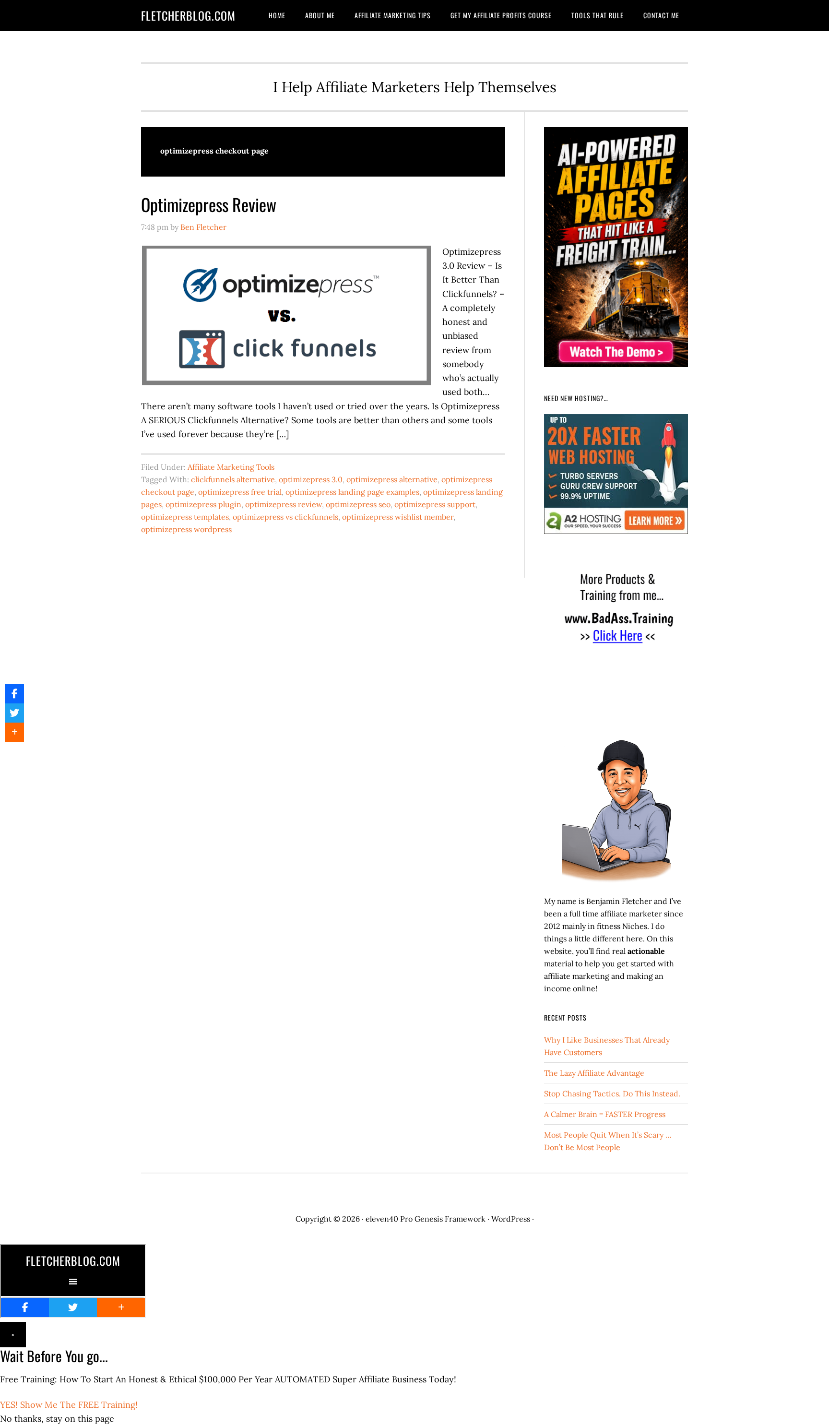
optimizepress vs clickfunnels (285, 517)
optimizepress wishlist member (397, 517)
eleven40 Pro (389, 1219)
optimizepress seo (358, 504)
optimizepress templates (185, 517)
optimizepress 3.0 (311, 479)
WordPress (510, 1219)
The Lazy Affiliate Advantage (594, 1073)
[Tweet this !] (14, 713)
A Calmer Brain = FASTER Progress (604, 1114)
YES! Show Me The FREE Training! (69, 1404)
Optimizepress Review (208, 204)
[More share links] (14, 732)
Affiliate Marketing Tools (231, 467)
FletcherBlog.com (188, 15)
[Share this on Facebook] (14, 693)
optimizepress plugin (203, 504)
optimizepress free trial (240, 492)
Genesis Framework (450, 1219)
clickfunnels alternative (233, 479)
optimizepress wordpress (186, 529)
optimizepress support (434, 504)
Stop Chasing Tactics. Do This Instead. (612, 1093)
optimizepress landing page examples (352, 492)
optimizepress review (283, 504)
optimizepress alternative (392, 479)
